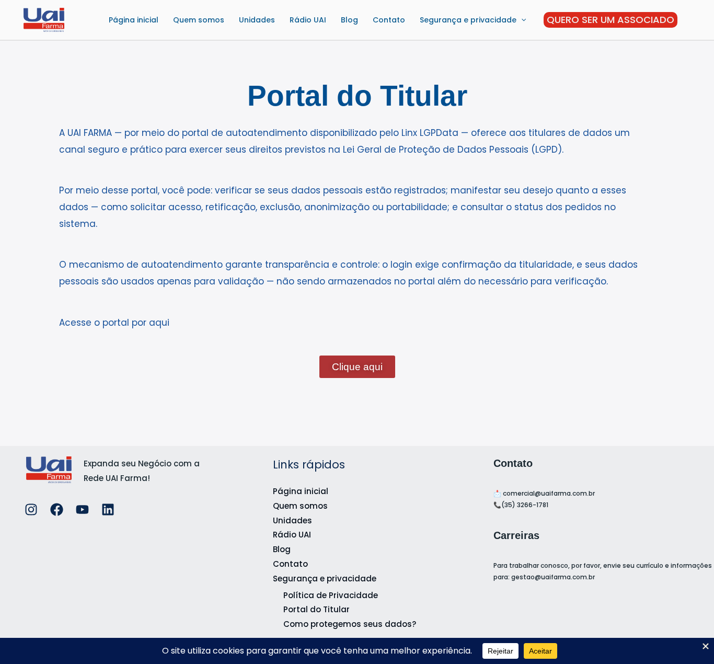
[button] (521, 20)
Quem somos (198, 20)
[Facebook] (57, 509)
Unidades (257, 20)
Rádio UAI (308, 20)
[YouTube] (82, 509)
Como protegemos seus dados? (349, 624)
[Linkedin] (108, 509)
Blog (349, 20)
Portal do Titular (316, 609)
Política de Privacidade (330, 595)
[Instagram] (31, 509)
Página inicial (133, 20)
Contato (389, 20)
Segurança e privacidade (468, 20)
